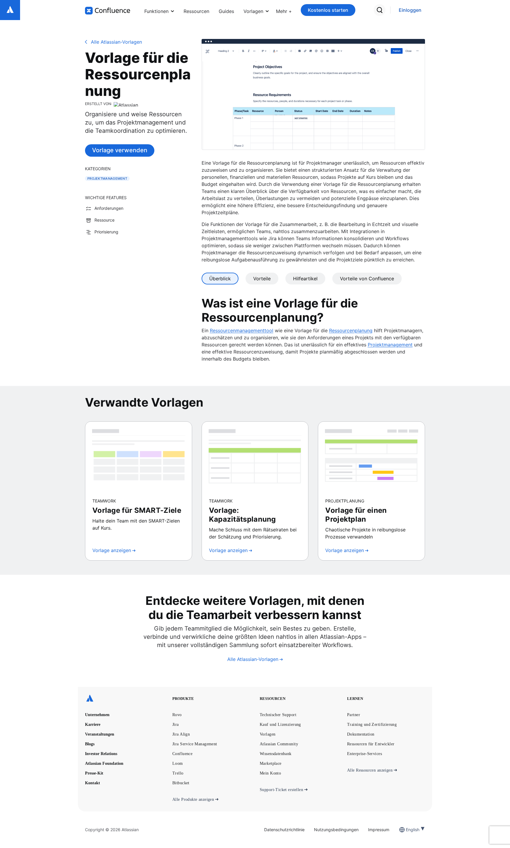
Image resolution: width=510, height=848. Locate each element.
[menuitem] (284, 10)
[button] (284, 10)
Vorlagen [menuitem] (253, 11)
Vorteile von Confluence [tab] (367, 278)
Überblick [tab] (220, 278)
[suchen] (379, 10)
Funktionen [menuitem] (156, 11)
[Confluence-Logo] (107, 10)
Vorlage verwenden (119, 150)
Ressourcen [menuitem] (196, 11)
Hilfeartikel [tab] (305, 278)
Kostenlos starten (328, 10)
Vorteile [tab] (262, 278)
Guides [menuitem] (226, 11)
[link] (410, 10)
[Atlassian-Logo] (10, 10)
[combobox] (406, 829)
